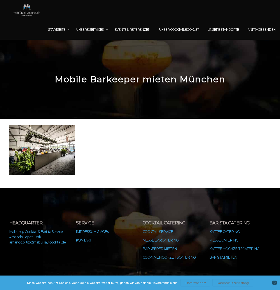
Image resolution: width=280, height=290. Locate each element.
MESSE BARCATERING (161, 240)
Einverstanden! (195, 283)
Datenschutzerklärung (233, 283)
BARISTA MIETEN (223, 257)
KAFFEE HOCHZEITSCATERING (234, 249)
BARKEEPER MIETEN (160, 249)
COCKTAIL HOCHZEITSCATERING (169, 257)
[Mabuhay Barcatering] (26, 10)
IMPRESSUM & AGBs (92, 232)
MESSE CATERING (223, 240)
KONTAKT (84, 240)
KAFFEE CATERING (224, 232)
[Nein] (274, 283)
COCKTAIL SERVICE (158, 232)
